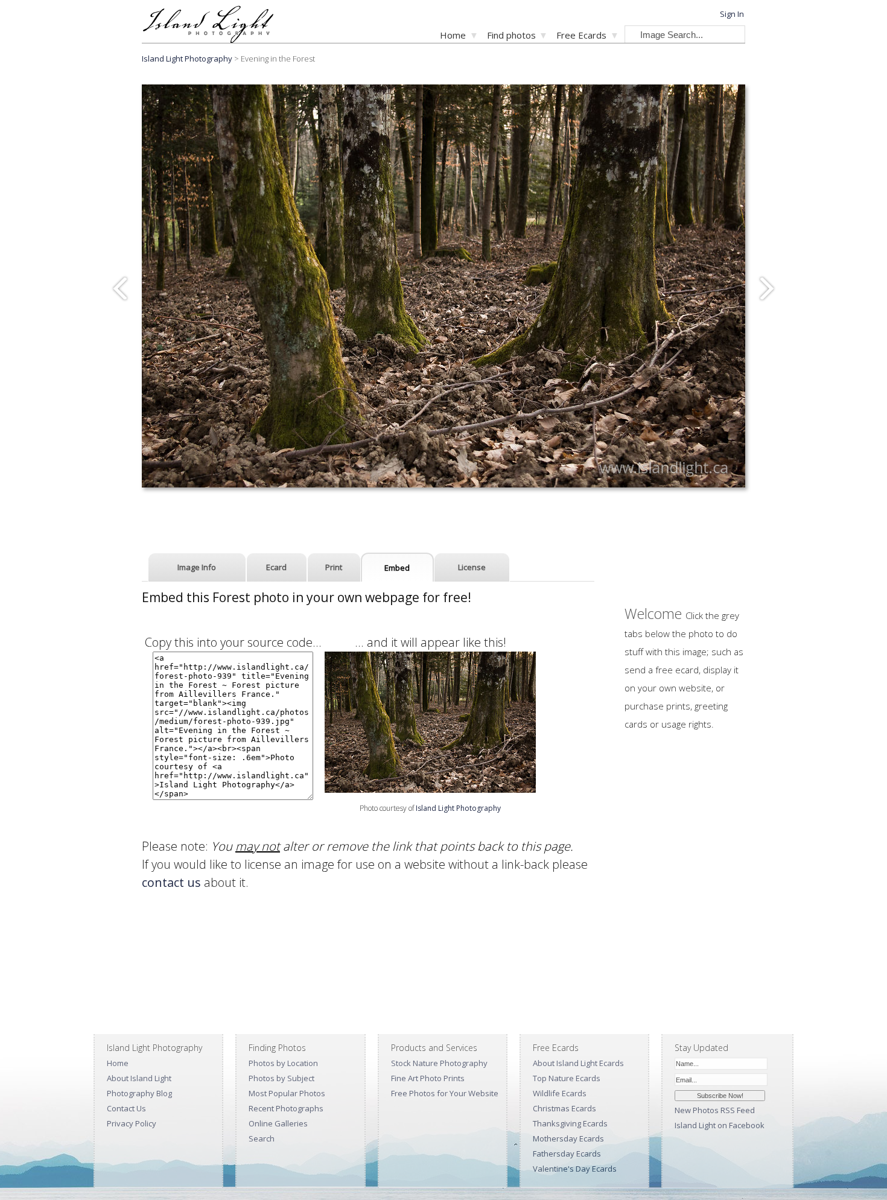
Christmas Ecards (564, 1108)
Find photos (511, 35)
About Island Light (139, 1078)
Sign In (732, 13)
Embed (397, 567)
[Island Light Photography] (208, 39)
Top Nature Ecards (566, 1078)
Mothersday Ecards (568, 1138)
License (472, 567)
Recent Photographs (286, 1108)
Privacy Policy (131, 1123)
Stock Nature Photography (439, 1063)
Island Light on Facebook (720, 1125)
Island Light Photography (187, 58)
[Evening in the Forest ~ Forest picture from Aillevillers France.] (430, 788)
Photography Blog (139, 1093)
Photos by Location (283, 1063)
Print (333, 567)
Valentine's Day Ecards (575, 1168)
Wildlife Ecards (560, 1093)
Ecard (276, 567)
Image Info (196, 567)
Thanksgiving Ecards (570, 1123)
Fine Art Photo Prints (428, 1078)
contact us (171, 882)
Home (453, 35)
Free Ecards (581, 35)
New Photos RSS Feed (715, 1110)
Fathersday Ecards (567, 1153)
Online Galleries (278, 1123)
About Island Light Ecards (578, 1063)
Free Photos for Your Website (444, 1093)
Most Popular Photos (287, 1093)
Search (262, 1138)
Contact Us (126, 1108)
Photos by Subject (281, 1078)
